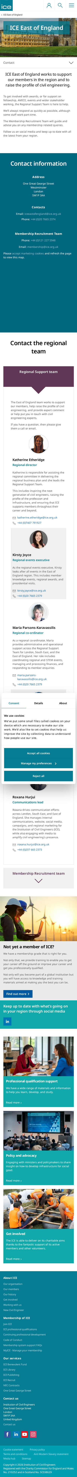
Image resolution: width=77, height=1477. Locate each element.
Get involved (10, 1299)
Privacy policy (37, 1449)
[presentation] (38, 1072)
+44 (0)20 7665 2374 (43, 219)
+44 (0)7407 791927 (29, 522)
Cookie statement (13, 1449)
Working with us (12, 1304)
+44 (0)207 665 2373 (29, 849)
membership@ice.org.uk (42, 247)
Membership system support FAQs (22, 1345)
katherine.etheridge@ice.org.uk (37, 517)
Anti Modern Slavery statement (51, 1454)
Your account (49, 5)
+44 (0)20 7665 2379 (29, 595)
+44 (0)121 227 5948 (43, 240)
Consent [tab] (14, 703)
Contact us (9, 1424)
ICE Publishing (11, 1375)
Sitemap (26, 1458)
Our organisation (12, 1284)
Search (60, 5)
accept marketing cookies (28, 253)
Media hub (9, 1458)
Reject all (38, 776)
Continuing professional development (24, 1334)
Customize (38, 763)
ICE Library (9, 1369)
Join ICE (7, 1324)
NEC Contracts (11, 1385)
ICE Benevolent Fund (15, 1364)
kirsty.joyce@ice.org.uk (31, 590)
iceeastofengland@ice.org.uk (42, 214)
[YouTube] (24, 1434)
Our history (9, 1294)
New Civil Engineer (13, 1310)
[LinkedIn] (7, 1021)
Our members (11, 1289)
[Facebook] (7, 1434)
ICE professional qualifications (20, 1329)
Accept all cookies (38, 753)
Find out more (16, 994)
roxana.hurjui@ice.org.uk (33, 844)
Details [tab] (38, 703)
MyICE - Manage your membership (22, 1350)
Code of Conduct (12, 1340)
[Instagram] (33, 1434)
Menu (71, 5)
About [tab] (63, 703)
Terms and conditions (15, 1454)
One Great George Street (17, 1390)
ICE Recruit (9, 1380)
